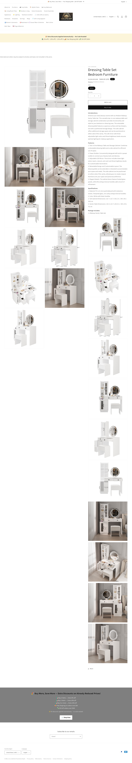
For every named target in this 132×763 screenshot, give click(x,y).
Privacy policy (30, 758)
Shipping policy (68, 758)
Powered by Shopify (20, 758)
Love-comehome (12, 758)
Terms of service (47, 758)
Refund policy (38, 758)
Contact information (57, 758)
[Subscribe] (80, 736)
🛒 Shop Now (66, 717)
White (91, 88)
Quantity (90, 92)
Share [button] (91, 668)
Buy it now (107, 107)
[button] (118, 17)
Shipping (90, 81)
